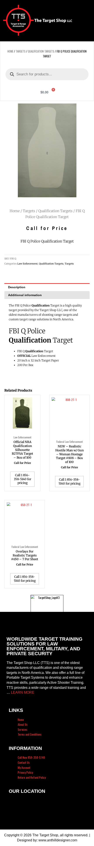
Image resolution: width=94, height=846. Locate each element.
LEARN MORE (22, 692)
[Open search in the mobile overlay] (47, 74)
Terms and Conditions (30, 734)
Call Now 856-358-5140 (31, 757)
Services (22, 729)
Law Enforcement (27, 263)
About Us (23, 724)
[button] (84, 21)
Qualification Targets (41, 51)
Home (10, 51)
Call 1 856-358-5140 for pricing (22, 479)
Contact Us (24, 762)
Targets (21, 51)
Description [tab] (16, 287)
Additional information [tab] (25, 295)
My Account (24, 767)
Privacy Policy (25, 772)
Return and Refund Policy (32, 777)
